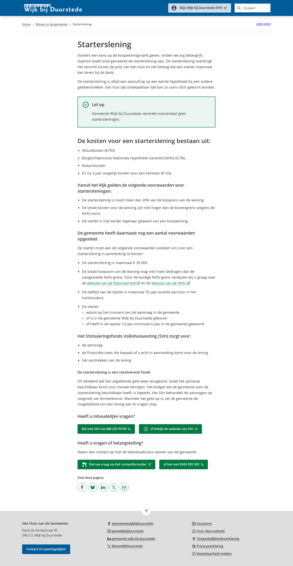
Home (26, 24)
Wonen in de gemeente (51, 24)
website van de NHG (170, 283)
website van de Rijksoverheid (113, 283)
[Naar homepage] (53, 8)
